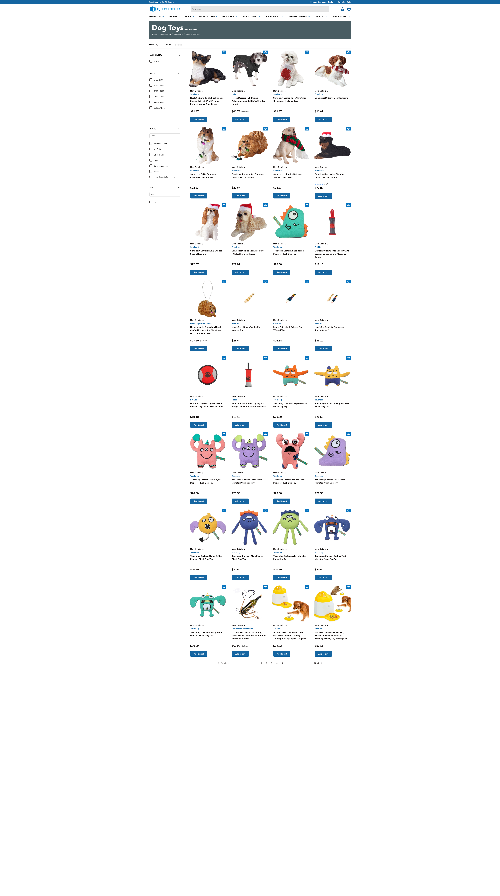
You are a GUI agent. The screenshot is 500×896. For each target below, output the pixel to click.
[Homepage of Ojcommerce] (164, 9)
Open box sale (344, 2)
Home (154, 34)
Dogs (188, 34)
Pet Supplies (178, 34)
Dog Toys (196, 34)
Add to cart (199, 119)
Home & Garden (165, 34)
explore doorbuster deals (321, 2)
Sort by (167, 44)
